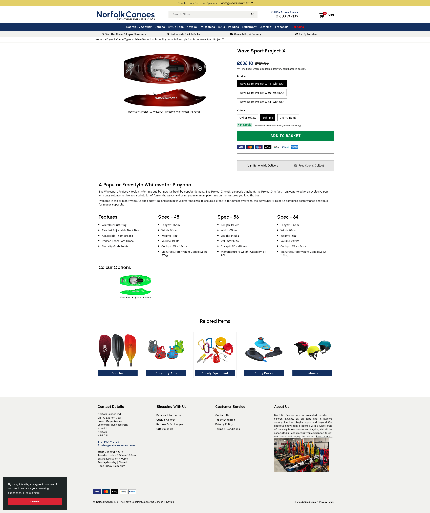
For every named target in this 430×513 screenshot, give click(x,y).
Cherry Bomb (288, 117)
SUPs (221, 27)
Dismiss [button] (34, 501)
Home (99, 39)
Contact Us (222, 415)
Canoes (160, 27)
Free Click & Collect (311, 165)
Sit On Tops (176, 27)
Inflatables (207, 27)
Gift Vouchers (165, 428)
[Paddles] (117, 350)
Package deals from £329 (236, 3)
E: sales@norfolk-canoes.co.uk (116, 445)
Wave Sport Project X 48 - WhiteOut (262, 83)
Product (242, 76)
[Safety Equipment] (215, 350)
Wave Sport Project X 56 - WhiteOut (262, 92)
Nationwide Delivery (265, 165)
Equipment (249, 27)
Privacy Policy (224, 424)
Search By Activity (139, 27)
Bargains (298, 27)
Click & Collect (165, 419)
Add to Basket (285, 136)
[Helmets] (312, 350)
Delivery (277, 68)
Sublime (268, 117)
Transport (282, 27)
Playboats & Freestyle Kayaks (179, 39)
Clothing (266, 27)
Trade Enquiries (225, 419)
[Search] (252, 15)
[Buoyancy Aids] (166, 350)
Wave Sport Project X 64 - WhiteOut (262, 102)
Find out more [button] (31, 492)
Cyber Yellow (248, 117)
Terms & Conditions (227, 428)
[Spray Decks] (263, 350)
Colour (241, 110)
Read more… (324, 436)
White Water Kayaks (146, 39)
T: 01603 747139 (108, 441)
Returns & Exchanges (169, 424)
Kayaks (192, 27)
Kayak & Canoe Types (119, 39)
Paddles (233, 27)
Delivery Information (169, 415)
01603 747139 (287, 16)
